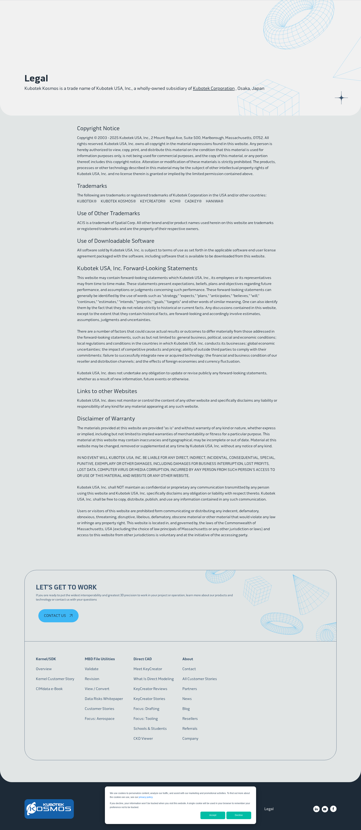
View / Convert (97, 689)
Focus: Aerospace (100, 718)
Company (190, 738)
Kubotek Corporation (214, 88)
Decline (239, 815)
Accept (212, 815)
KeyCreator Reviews (150, 689)
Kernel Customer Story (55, 679)
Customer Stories (99, 709)
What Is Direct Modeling (153, 679)
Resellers (190, 718)
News (187, 699)
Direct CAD (142, 659)
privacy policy (145, 797)
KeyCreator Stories (149, 699)
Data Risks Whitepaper (104, 699)
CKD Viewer (143, 738)
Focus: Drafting (146, 709)
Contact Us (55, 615)
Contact (189, 669)
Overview (44, 669)
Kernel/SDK (46, 659)
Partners (189, 689)
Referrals (189, 728)
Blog (186, 709)
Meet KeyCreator (147, 669)
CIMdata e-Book (49, 689)
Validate (92, 669)
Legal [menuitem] (269, 809)
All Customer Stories (199, 679)
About (187, 659)
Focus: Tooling (145, 718)
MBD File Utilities (100, 659)
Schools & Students (150, 728)
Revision (92, 679)
